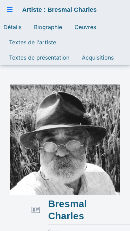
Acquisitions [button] (98, 57)
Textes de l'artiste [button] (32, 42)
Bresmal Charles (67, 209)
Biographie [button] (48, 27)
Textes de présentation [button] (39, 57)
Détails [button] (12, 27)
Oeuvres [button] (85, 27)
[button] (10, 10)
